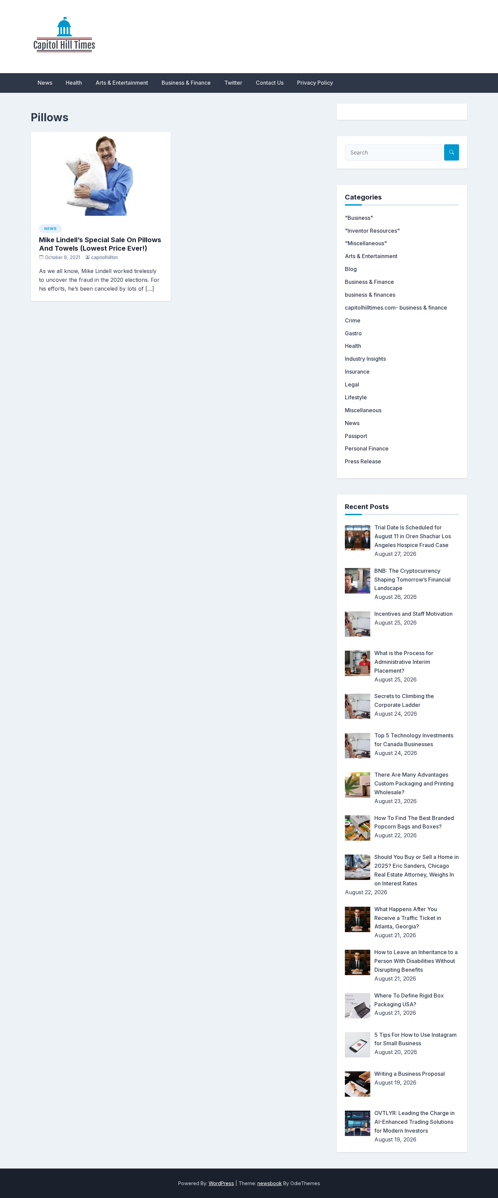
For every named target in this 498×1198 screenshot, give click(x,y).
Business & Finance (186, 82)
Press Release (363, 461)
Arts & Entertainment (122, 82)
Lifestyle (356, 397)
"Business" (359, 217)
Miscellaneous (363, 410)
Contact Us (270, 82)
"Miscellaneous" (366, 243)
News (45, 82)
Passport (356, 436)
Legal (352, 384)
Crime (352, 320)
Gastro (353, 333)
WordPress (221, 1183)
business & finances (370, 294)
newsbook (269, 1183)
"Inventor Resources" (372, 230)
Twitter (233, 82)
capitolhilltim (104, 257)
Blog (351, 269)
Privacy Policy (315, 82)
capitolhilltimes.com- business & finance (396, 307)
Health (74, 82)
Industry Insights (365, 358)
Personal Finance (367, 448)
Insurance (357, 371)
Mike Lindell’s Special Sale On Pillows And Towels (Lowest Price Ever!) (100, 244)
